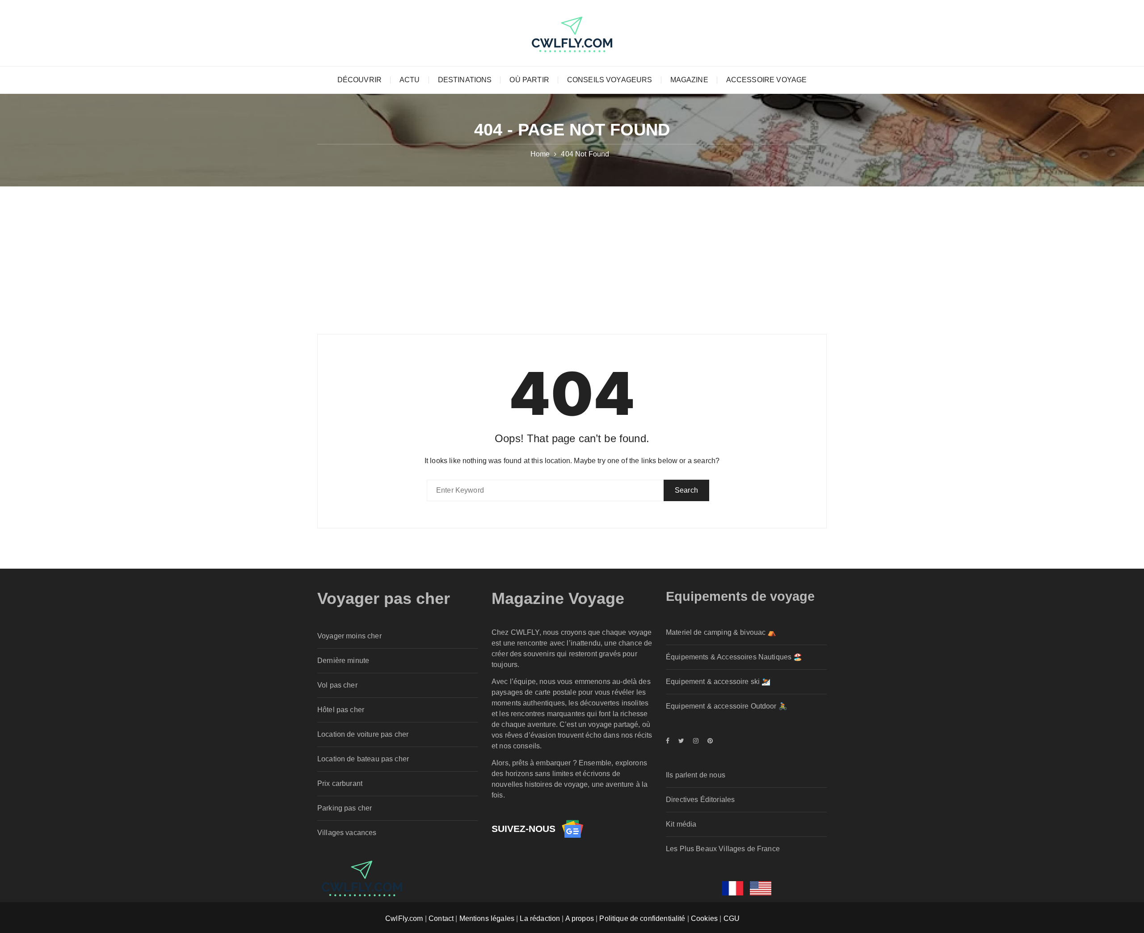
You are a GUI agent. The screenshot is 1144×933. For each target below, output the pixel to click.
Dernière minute (343, 660)
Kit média (681, 824)
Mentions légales (486, 918)
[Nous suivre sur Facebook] (670, 740)
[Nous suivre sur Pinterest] (708, 740)
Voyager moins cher (349, 636)
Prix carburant (339, 783)
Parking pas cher (344, 808)
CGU (731, 918)
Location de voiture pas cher (362, 734)
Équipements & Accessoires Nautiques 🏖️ (734, 657)
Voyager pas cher (383, 598)
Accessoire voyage (766, 80)
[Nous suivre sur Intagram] (696, 740)
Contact (441, 918)
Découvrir (359, 80)
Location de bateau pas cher (363, 759)
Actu (410, 80)
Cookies (704, 918)
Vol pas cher (337, 685)
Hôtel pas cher (340, 709)
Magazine (689, 80)
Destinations (465, 80)
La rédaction (540, 918)
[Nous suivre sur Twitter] (681, 740)
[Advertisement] (572, 253)
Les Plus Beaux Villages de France (723, 849)
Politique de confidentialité (642, 918)
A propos (579, 918)
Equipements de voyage (740, 596)
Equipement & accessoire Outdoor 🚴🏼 (726, 706)
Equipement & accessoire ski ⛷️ (718, 681)
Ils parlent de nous (695, 775)
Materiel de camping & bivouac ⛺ (721, 632)
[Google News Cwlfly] (572, 828)
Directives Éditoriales (700, 799)
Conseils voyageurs (609, 80)
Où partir (529, 80)
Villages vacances (347, 832)
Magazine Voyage (558, 598)
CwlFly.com (404, 918)
